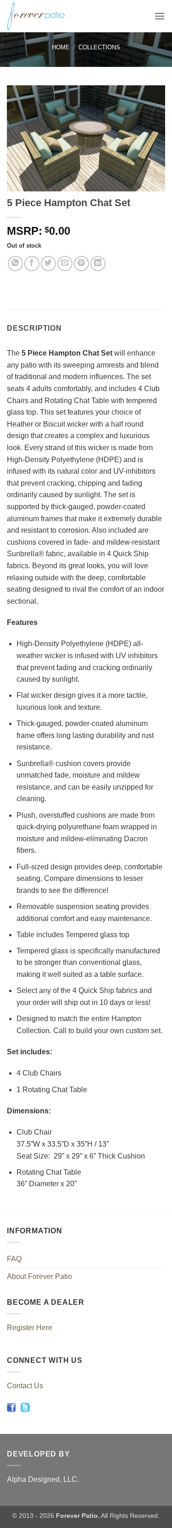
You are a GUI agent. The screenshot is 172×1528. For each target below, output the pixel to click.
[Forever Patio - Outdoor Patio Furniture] (60, 16)
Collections (99, 47)
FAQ (14, 1259)
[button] (159, 16)
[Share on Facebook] (31, 263)
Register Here (29, 1328)
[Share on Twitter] (48, 263)
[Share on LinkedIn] (97, 263)
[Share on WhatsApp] (15, 263)
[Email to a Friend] (64, 263)
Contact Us (25, 1386)
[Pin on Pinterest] (81, 263)
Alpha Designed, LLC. (43, 1479)
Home (61, 47)
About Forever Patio (39, 1276)
